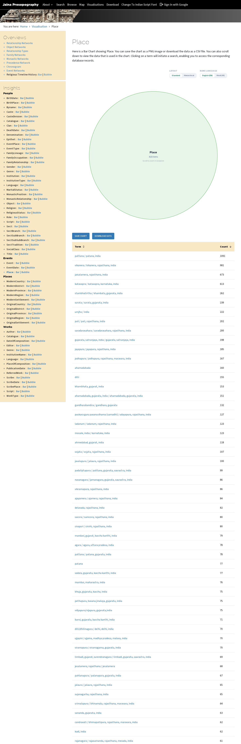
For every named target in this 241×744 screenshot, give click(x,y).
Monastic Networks (18, 59)
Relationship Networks (20, 43)
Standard (176, 75)
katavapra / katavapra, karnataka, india (97, 284)
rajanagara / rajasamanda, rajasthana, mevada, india (104, 741)
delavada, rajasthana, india (89, 508)
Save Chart (81, 236)
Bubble (48, 74)
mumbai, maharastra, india (90, 582)
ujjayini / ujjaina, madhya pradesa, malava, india (101, 638)
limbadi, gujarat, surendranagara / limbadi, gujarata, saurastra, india (113, 657)
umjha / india (82, 312)
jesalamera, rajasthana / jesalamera (95, 666)
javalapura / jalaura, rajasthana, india (95, 461)
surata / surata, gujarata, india (91, 302)
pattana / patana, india (87, 256)
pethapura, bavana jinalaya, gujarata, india (98, 601)
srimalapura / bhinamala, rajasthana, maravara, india (104, 703)
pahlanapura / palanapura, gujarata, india (98, 675)
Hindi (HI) (221, 75)
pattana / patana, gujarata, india (93, 554)
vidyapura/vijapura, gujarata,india (93, 610)
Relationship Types (17, 51)
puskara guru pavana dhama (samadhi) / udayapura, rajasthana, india (113, 414)
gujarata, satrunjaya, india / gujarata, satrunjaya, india (105, 340)
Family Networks (16, 55)
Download (112, 5)
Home (24, 27)
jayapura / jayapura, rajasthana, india (95, 349)
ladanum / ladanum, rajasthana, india (95, 424)
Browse (72, 5)
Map (81, 5)
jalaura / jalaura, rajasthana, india (93, 685)
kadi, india (80, 731)
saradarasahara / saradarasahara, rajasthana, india (103, 330)
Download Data (103, 236)
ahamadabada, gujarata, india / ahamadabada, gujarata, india (109, 396)
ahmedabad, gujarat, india (89, 442)
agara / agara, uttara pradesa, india (94, 545)
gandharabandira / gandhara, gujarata (96, 405)
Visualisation (39, 27)
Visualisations (95, 5)
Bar (40, 74)
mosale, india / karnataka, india (92, 433)
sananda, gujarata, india (88, 713)
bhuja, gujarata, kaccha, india (91, 591)
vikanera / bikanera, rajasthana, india (95, 265)
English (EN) (207, 75)
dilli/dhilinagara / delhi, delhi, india (94, 629)
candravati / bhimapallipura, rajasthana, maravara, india (106, 722)
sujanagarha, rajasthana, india (91, 694)
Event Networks (16, 70)
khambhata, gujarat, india (89, 386)
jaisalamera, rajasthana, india (91, 274)
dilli (77, 377)
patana (79, 564)
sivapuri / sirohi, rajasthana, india (93, 526)
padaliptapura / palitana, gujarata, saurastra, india (103, 470)
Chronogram (14, 67)
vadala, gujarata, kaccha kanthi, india (95, 573)
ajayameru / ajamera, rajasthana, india (96, 498)
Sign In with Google (176, 5)
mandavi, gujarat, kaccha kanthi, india (96, 536)
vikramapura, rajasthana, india (92, 489)
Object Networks (16, 47)
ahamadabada (82, 368)
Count (224, 246)
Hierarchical (189, 75)
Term (78, 246)
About (46, 5)
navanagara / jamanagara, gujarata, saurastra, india (103, 480)
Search (60, 5)
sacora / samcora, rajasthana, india (94, 517)
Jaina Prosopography (21, 4)
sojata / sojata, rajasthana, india (93, 452)
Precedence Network (18, 63)
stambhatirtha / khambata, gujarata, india (98, 293)
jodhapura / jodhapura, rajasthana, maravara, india (103, 358)
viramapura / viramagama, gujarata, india (98, 647)
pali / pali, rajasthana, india (90, 321)
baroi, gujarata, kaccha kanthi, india (95, 619)
